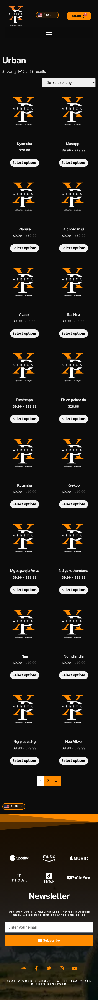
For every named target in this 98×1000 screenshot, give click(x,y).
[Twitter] (49, 968)
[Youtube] (74, 968)
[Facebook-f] (36, 968)
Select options (25, 163)
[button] (49, 32)
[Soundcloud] (23, 968)
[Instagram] (61, 968)
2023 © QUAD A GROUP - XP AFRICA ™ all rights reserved (49, 982)
